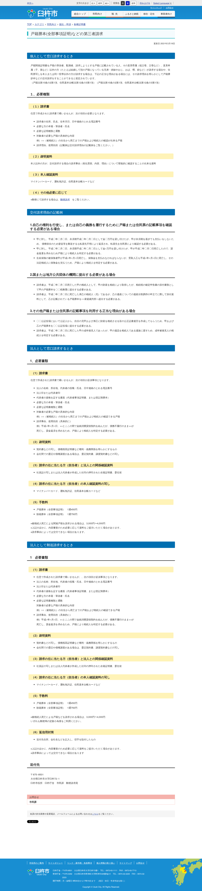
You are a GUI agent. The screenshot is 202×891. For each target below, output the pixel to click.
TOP (29, 24)
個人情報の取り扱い (105, 862)
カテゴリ (39, 24)
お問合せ (169, 7)
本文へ (30, 2)
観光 (115, 13)
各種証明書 (80, 24)
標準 (100, 3)
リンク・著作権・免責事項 (79, 862)
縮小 (107, 3)
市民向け (97, 13)
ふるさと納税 (131, 13)
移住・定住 (149, 13)
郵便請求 (65, 199)
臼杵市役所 (38, 872)
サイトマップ (156, 7)
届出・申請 (65, 24)
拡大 (93, 3)
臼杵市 (42, 13)
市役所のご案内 (36, 862)
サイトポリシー (55, 862)
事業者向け (166, 13)
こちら (95, 813)
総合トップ (80, 13)
